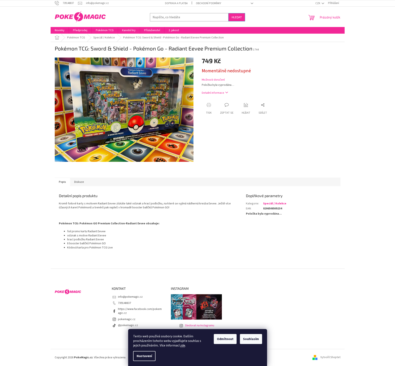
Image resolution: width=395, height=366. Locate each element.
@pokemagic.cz (128, 325)
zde (182, 345)
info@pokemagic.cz (130, 297)
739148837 (124, 303)
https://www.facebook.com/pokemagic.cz (140, 311)
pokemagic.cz (126, 319)
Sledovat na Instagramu (199, 325)
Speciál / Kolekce (274, 203)
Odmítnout (225, 339)
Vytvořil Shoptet (330, 357)
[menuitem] (60, 30)
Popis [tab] (62, 182)
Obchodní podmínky (208, 3)
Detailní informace (213, 93)
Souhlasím (251, 339)
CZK (318, 3)
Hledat (237, 17)
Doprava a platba (176, 3)
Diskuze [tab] (79, 182)
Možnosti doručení (213, 80)
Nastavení (144, 356)
